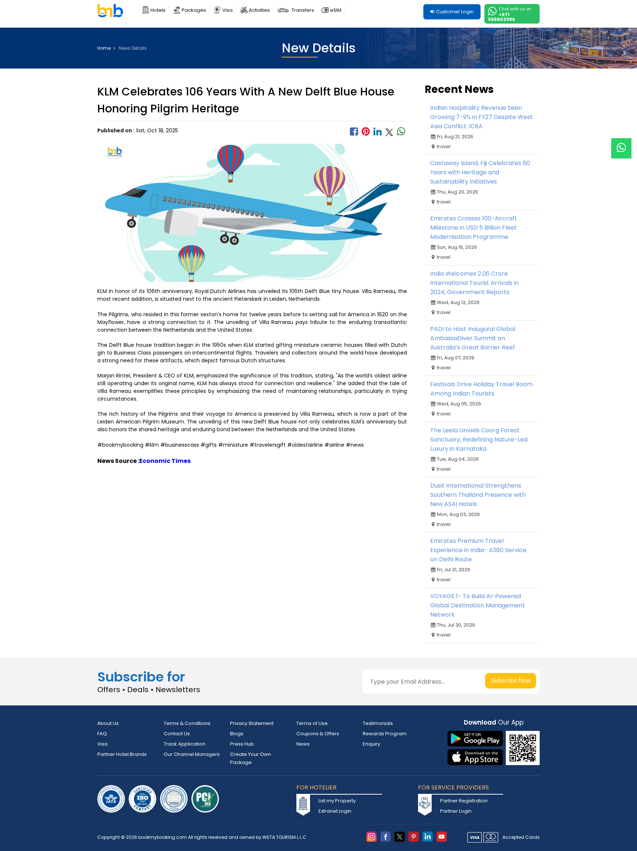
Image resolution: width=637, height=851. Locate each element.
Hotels (158, 10)
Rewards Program (385, 733)
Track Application (184, 743)
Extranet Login (334, 811)
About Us (108, 723)
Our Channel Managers (192, 754)
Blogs (236, 733)
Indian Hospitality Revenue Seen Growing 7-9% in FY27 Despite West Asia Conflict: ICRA (481, 117)
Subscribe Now (511, 680)
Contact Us (177, 733)
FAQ (102, 733)
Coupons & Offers (317, 733)
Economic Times (165, 461)
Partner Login (455, 811)
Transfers (303, 10)
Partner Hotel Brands (122, 754)
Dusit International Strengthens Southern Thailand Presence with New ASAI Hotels (478, 494)
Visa (227, 10)
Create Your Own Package (250, 758)
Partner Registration (464, 800)
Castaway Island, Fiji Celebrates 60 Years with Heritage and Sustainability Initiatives (480, 172)
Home (104, 48)
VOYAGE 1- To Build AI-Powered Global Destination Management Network (477, 605)
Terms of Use (312, 723)
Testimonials (378, 723)
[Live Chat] (621, 143)
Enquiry (371, 743)
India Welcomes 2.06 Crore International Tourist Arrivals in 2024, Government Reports (474, 282)
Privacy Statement (252, 723)
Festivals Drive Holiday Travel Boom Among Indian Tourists (481, 389)
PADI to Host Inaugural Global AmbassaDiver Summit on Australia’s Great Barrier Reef (472, 338)
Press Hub (242, 743)
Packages (194, 10)
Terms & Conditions (187, 723)
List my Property (337, 800)
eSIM (335, 10)
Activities (259, 10)
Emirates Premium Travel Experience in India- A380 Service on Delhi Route (478, 550)
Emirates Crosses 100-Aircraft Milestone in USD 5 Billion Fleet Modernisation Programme (473, 227)
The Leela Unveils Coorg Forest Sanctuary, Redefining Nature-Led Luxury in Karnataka (479, 439)
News (303, 743)
